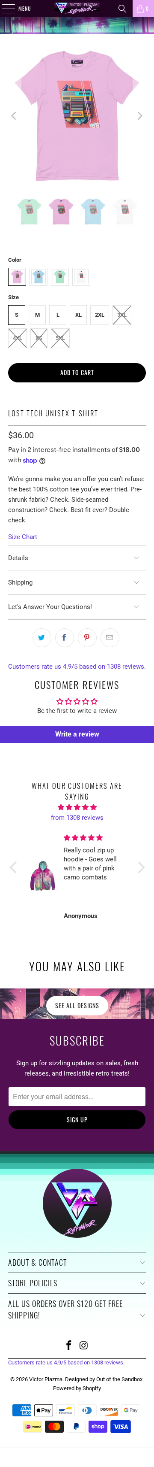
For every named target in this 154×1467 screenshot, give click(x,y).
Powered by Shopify (77, 1388)
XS (39, 338)
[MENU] (4, 8)
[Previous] (14, 116)
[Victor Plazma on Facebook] (69, 1346)
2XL (99, 315)
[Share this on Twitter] (42, 637)
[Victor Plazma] (77, 8)
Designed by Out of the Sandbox (103, 1379)
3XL (122, 315)
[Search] (122, 8)
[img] (77, 807)
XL (78, 315)
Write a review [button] (77, 734)
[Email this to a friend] (110, 637)
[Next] (139, 116)
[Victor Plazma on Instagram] (84, 1346)
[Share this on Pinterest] (87, 637)
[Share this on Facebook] (64, 637)
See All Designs (77, 1005)
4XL (17, 338)
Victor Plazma (45, 1379)
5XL (60, 338)
